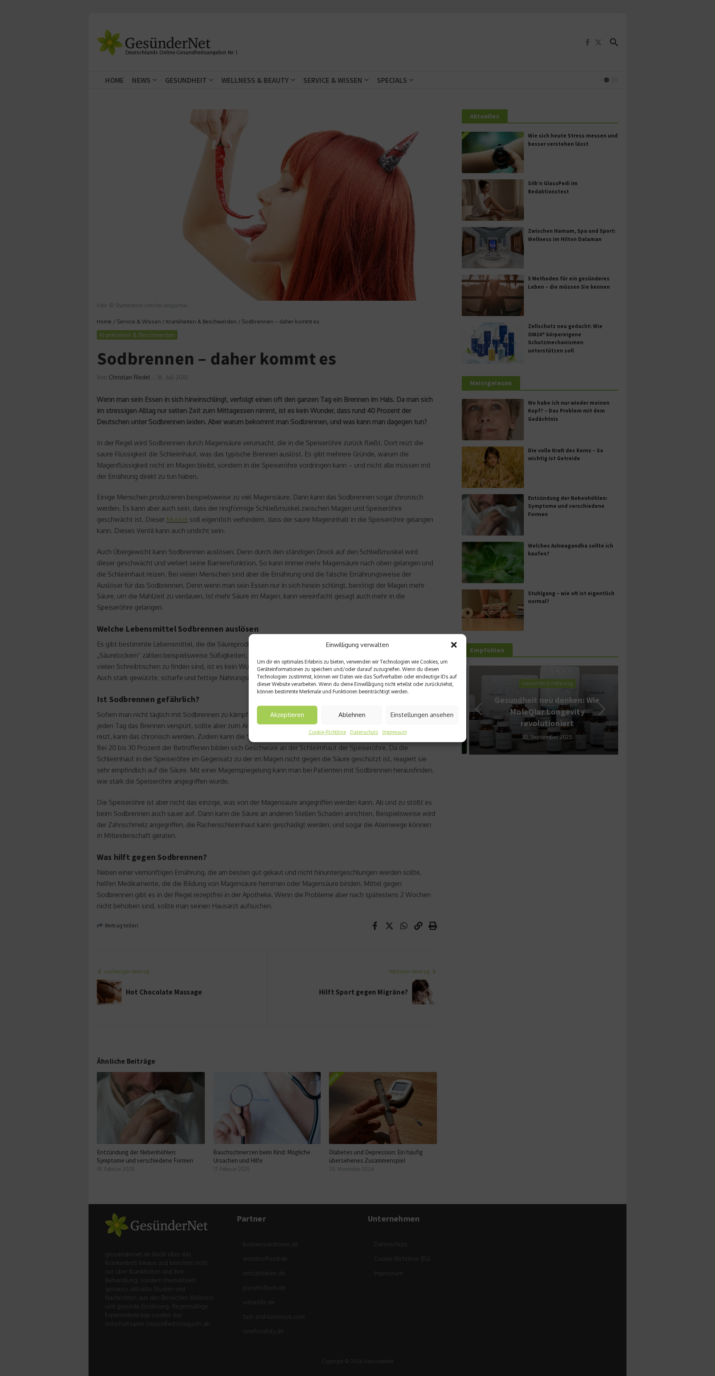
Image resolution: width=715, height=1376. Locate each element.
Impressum (394, 732)
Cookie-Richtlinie (327, 732)
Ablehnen (351, 715)
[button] (454, 645)
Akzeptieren (287, 715)
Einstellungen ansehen (422, 715)
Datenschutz (364, 732)
